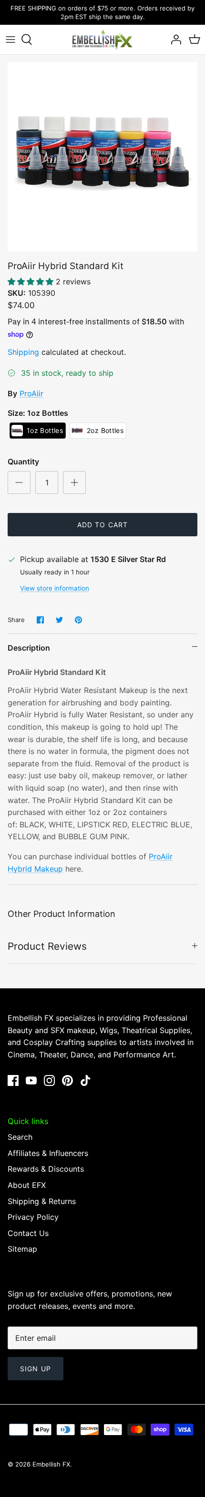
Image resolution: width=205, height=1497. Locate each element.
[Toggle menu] (10, 39)
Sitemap (22, 1249)
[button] (32, 281)
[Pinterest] (67, 1080)
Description (29, 648)
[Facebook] (13, 1080)
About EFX (27, 1185)
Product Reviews (47, 946)
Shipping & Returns (42, 1201)
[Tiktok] (85, 1080)
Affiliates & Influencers (48, 1153)
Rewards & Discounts (46, 1169)
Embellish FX (51, 1464)
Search (20, 1137)
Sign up (35, 1369)
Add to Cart (102, 525)
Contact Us (28, 1233)
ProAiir (31, 393)
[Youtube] (31, 1080)
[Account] (173, 39)
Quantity (23, 461)
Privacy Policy (33, 1217)
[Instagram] (49, 1080)
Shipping (23, 352)
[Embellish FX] (102, 40)
